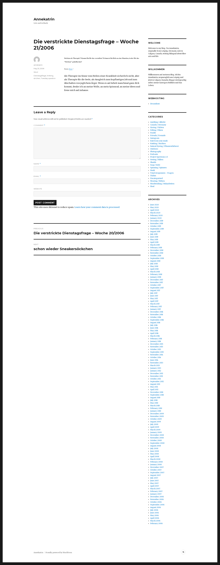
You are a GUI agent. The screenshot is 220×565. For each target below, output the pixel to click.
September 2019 (157, 229)
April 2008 (154, 456)
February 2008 (156, 462)
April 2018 (154, 269)
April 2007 (154, 486)
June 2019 (154, 237)
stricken (37, 78)
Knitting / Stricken (158, 143)
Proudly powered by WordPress (58, 552)
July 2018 (154, 264)
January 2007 (155, 494)
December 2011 (156, 373)
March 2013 (155, 365)
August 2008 (155, 446)
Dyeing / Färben (157, 127)
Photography (155, 151)
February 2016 (156, 339)
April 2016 (154, 333)
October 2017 (155, 285)
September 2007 (157, 473)
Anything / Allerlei (157, 122)
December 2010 (156, 392)
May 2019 (154, 239)
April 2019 (154, 242)
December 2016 (156, 312)
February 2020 (156, 215)
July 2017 (153, 293)
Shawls (153, 162)
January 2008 (156, 464)
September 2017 (157, 288)
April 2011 (154, 389)
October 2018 (155, 256)
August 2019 (155, 231)
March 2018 (155, 272)
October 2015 (155, 349)
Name (37, 164)
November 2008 (157, 438)
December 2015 (156, 344)
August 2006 (155, 507)
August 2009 (155, 422)
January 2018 (155, 277)
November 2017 (156, 282)
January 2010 (155, 411)
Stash (152, 170)
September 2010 (157, 395)
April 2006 (154, 518)
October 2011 (155, 379)
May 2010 (154, 403)
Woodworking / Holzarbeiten (162, 184)
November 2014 (156, 355)
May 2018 (154, 266)
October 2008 (156, 440)
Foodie (153, 133)
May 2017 (154, 298)
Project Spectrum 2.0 (159, 157)
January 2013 (155, 368)
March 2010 (155, 406)
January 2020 (156, 218)
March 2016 (155, 336)
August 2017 (155, 290)
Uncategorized (156, 178)
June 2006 (154, 513)
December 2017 (156, 280)
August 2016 (155, 323)
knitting (50, 76)
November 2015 (156, 347)
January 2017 (155, 309)
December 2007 (157, 467)
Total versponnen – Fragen (162, 173)
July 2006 (154, 510)
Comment (39, 125)
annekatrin (38, 65)
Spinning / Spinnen (158, 168)
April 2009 (154, 427)
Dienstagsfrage (40, 76)
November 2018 (156, 253)
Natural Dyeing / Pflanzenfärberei (164, 146)
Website (38, 189)
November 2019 (156, 223)
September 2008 (157, 443)
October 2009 (156, 419)
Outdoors (154, 149)
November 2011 (156, 376)
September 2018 (157, 258)
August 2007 (155, 475)
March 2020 (155, 213)
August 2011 (155, 384)
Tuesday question (48, 78)
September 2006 (157, 505)
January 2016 (155, 341)
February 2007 (156, 491)
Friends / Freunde (158, 135)
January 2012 (155, 371)
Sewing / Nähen (156, 160)
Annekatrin (44, 19)
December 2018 (156, 250)
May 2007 (154, 483)
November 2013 (156, 363)
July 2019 (153, 234)
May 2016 (154, 331)
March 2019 (155, 245)
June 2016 (154, 328)
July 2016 (153, 325)
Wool (36, 72)
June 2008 (154, 451)
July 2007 (154, 478)
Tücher (153, 176)
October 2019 (155, 226)
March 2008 (155, 459)
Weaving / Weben (157, 181)
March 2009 (155, 430)
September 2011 (157, 381)
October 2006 (156, 502)
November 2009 (157, 416)
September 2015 (157, 352)
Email (37, 176)
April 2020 (154, 210)
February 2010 (156, 408)
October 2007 (155, 470)
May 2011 (154, 387)
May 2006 (154, 515)
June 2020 (154, 205)
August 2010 (155, 398)
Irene (70, 69)
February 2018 (156, 274)
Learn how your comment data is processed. (97, 207)
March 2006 (155, 521)
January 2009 (156, 432)
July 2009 (154, 424)
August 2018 (155, 261)
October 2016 (155, 317)
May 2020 (154, 207)
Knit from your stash (159, 141)
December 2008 (157, 435)
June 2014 (154, 360)
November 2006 (157, 499)
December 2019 (156, 221)
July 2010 (154, 400)
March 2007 (155, 489)
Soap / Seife (155, 165)
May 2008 (154, 454)
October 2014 (155, 357)
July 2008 (154, 448)
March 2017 (155, 304)
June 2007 (154, 481)
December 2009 (157, 414)
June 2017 (154, 296)
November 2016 (156, 314)
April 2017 (154, 301)
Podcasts (154, 154)
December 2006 (157, 497)
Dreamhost (155, 104)
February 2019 (156, 248)
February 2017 (156, 306)
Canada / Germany (158, 125)
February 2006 (156, 523)
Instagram (154, 138)
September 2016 (157, 320)
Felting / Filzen (156, 130)
